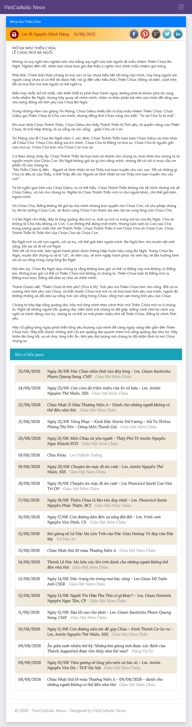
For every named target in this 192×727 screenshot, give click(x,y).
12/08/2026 (29, 595)
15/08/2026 (29, 533)
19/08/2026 (29, 454)
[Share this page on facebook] (134, 34)
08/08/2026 (29, 679)
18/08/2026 (29, 483)
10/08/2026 (29, 628)
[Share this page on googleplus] (156, 34)
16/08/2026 (29, 516)
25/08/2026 (29, 371)
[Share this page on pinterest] (145, 34)
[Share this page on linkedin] (178, 34)
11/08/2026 (29, 612)
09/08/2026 (29, 645)
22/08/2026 (29, 404)
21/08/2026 (29, 421)
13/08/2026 (29, 578)
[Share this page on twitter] (167, 34)
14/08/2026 (29, 561)
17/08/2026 (29, 500)
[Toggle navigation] (181, 7)
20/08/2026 (29, 438)
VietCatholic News (24, 7)
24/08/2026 (29, 387)
